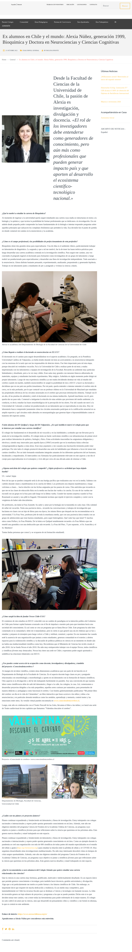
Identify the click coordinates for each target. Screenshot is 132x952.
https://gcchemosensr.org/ (27, 848)
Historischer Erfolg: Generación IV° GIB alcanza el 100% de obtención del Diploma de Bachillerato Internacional (115, 90)
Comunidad (24, 22)
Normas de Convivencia (62, 22)
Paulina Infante (52, 50)
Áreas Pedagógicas (41, 22)
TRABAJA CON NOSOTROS (55, 4)
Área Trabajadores (102, 22)
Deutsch (19, 4)
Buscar (125, 6)
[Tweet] (6, 929)
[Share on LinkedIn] (13, 929)
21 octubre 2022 (12, 50)
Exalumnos (27, 50)
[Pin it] (10, 929)
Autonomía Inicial (107, 118)
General (35, 50)
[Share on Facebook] (2, 929)
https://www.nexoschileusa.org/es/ (32, 914)
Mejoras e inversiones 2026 (111, 102)
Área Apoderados (83, 22)
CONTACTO (93, 4)
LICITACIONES (82, 4)
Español (13, 4)
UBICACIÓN (70, 4)
